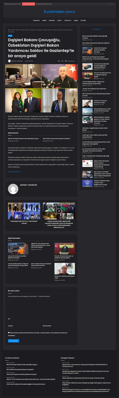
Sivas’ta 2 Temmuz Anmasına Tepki (64, 277)
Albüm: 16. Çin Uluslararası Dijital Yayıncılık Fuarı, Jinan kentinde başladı (40, 245)
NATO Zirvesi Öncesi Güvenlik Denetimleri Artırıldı (41, 264)
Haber (44, 20)
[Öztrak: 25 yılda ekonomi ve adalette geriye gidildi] (64, 248)
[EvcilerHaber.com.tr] (59, 11)
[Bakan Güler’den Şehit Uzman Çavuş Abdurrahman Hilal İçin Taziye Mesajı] (87, 163)
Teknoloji (67, 20)
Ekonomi (52, 20)
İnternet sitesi (47, 325)
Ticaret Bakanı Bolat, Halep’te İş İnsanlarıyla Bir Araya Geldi (18, 264)
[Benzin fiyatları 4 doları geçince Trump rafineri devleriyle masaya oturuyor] (87, 119)
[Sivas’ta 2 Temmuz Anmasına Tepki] (64, 268)
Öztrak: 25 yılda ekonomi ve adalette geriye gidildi (63, 257)
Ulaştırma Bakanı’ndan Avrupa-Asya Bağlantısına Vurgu (102, 183)
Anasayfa (36, 20)
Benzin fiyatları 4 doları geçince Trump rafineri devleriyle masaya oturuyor (102, 120)
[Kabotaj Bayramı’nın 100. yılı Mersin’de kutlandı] (87, 111)
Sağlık (59, 20)
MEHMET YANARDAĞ (28, 185)
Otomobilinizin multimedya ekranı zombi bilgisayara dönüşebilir (96, 143)
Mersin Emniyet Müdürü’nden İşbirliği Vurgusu (23, 138)
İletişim (83, 20)
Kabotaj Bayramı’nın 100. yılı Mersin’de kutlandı (102, 110)
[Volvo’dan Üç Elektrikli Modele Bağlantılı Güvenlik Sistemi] (87, 66)
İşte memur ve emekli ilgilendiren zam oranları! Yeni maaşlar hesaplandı (102, 174)
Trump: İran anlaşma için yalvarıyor (94, 89)
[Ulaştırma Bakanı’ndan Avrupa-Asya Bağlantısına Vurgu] (87, 183)
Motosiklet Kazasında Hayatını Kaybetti (56, 138)
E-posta (11, 325)
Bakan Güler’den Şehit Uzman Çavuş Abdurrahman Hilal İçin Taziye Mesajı (102, 164)
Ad (9, 319)
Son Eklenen (97, 29)
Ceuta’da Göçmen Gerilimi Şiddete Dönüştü (48, 4)
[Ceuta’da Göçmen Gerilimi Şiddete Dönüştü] (18, 248)
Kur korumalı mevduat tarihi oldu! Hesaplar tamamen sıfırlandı (93, 150)
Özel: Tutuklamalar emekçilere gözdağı (95, 156)
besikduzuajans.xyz (14, 172)
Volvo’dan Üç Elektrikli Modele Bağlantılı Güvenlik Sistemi (101, 66)
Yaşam (76, 20)
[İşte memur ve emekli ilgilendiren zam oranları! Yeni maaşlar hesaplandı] (87, 174)
